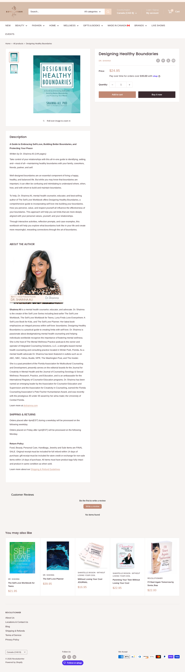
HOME (52, 25)
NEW (8, 25)
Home (8, 43)
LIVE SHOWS (158, 25)
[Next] (179, 567)
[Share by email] (173, 61)
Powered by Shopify (13, 662)
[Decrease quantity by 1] (112, 85)
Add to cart (117, 95)
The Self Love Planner (53, 579)
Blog (7, 626)
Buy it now (157, 95)
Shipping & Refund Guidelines (45, 469)
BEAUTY (19, 25)
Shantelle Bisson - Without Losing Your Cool (91, 574)
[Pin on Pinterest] (163, 61)
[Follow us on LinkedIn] (74, 657)
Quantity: (103, 85)
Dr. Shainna (105, 61)
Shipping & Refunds (15, 631)
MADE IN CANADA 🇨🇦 (119, 25)
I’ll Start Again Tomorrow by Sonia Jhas (160, 583)
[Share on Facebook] (158, 61)
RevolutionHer (155, 578)
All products (18, 43)
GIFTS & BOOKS (91, 25)
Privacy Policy (12, 639)
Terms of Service (13, 635)
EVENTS (9, 34)
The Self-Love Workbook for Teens (21, 584)
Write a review (92, 506)
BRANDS (139, 25)
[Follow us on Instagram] (69, 657)
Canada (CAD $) (14, 652)
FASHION (37, 25)
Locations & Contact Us (16, 622)
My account (152, 13)
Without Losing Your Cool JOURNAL (90, 580)
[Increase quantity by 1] (129, 85)
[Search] (108, 12)
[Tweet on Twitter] (168, 61)
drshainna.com (30, 405)
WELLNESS (70, 25)
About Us (9, 618)
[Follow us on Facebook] (64, 657)
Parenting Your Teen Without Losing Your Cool (126, 581)
